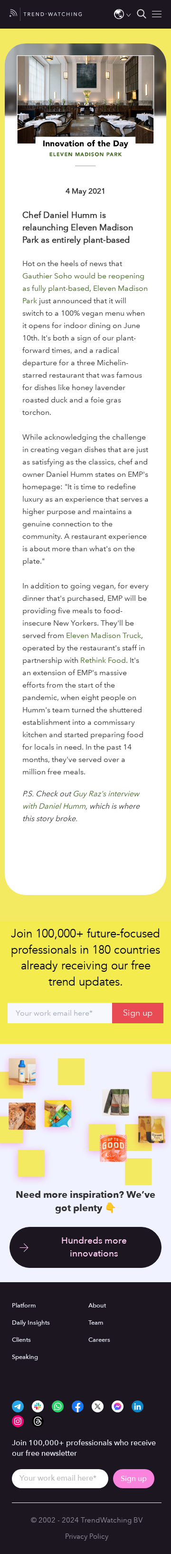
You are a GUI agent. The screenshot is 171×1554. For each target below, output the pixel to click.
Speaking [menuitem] (25, 1357)
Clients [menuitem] (21, 1340)
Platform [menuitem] (24, 1305)
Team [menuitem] (96, 1322)
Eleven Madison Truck (103, 635)
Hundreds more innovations (94, 1247)
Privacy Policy (86, 1536)
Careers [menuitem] (99, 1340)
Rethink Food (103, 660)
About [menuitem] (97, 1305)
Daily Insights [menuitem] (31, 1322)
